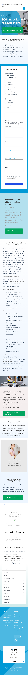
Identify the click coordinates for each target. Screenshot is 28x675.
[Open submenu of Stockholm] (23, 598)
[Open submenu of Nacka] (23, 583)
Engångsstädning (11, 75)
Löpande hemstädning (12, 77)
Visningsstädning (11, 87)
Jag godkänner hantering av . (13, 177)
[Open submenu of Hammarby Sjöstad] (23, 577)
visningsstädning (17, 556)
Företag (9, 105)
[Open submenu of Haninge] (23, 571)
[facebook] (16, 636)
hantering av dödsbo (10, 561)
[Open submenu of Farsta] (23, 574)
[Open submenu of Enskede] (23, 595)
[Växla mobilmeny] (24, 8)
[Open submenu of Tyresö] (23, 568)
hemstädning (13, 554)
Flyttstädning (10, 82)
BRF (8, 107)
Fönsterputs (10, 84)
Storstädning (10, 80)
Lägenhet (9, 100)
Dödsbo (9, 89)
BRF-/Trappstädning (12, 94)
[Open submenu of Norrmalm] (23, 592)
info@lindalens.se (16, 466)
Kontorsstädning (11, 92)
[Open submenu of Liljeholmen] (23, 601)
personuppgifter (11, 178)
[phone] (16, 640)
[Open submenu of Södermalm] (23, 586)
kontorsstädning (16, 558)
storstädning (7, 556)
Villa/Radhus (10, 102)
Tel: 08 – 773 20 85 (13, 463)
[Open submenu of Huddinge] (23, 580)
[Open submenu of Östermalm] (23, 589)
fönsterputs (7, 558)
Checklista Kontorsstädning (16, 281)
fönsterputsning (8, 361)
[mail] (19, 636)
